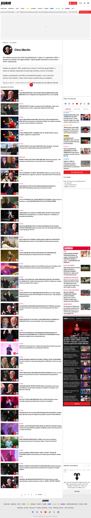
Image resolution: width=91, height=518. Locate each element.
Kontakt (26, 507)
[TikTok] (81, 104)
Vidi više (77, 491)
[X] (73, 104)
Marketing (20, 507)
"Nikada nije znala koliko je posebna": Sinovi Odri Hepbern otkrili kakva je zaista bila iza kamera (30, 12)
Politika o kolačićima (41, 507)
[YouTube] (77, 104)
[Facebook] (65, 104)
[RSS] (84, 104)
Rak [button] (77, 470)
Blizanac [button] (72, 470)
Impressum (32, 507)
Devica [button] (84, 470)
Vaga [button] (88, 470)
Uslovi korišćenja (69, 507)
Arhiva (40, 494)
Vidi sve (76, 404)
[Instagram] (69, 104)
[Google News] (88, 104)
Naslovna (5, 42)
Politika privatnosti (58, 507)
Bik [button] (68, 470)
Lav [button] (80, 470)
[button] (88, 465)
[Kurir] (6, 3)
